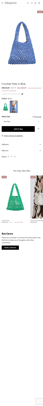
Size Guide (37, 117)
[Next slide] (40, 41)
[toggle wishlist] (38, 129)
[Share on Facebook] (8, 156)
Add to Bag (18, 129)
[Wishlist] (32, 3)
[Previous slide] (3, 41)
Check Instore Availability (13, 136)
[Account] (35, 3)
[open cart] (39, 3)
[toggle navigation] (2, 3)
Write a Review (10, 247)
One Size (6, 121)
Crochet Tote (5, 220)
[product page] (15, 197)
